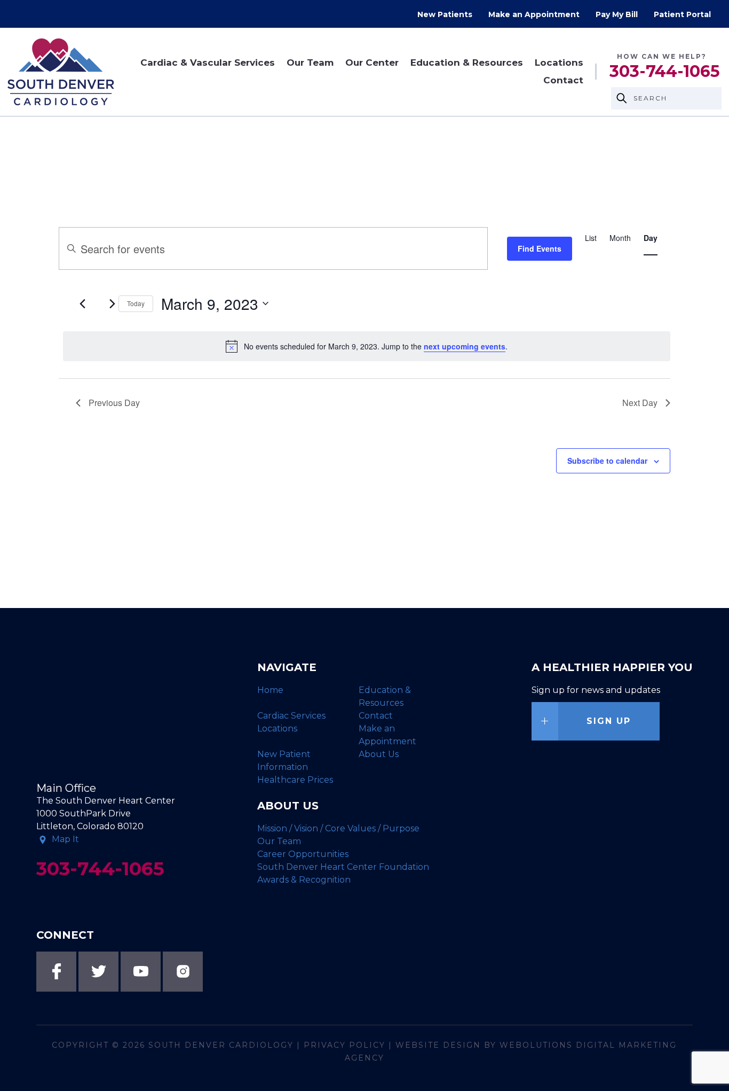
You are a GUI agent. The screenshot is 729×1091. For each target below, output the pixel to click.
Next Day (639, 402)
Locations (559, 62)
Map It (65, 839)
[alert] (366, 346)
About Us (379, 754)
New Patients (444, 14)
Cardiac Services (291, 716)
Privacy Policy (344, 1045)
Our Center (372, 62)
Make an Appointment (534, 14)
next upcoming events (464, 346)
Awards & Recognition (304, 880)
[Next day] (112, 303)
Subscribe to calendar (607, 460)
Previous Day (114, 402)
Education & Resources (466, 62)
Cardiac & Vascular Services (207, 62)
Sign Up (609, 721)
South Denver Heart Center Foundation (343, 867)
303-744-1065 (664, 72)
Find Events (539, 248)
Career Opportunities (302, 854)
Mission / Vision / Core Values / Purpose (338, 828)
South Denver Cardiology (221, 1045)
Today (136, 303)
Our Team (310, 62)
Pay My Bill (617, 14)
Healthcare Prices (295, 780)
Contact (563, 80)
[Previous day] (82, 303)
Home (270, 690)
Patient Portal (682, 14)
